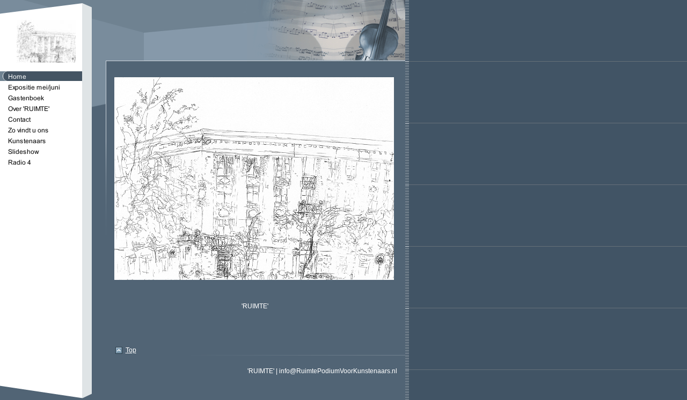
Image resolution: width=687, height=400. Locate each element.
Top (131, 350)
